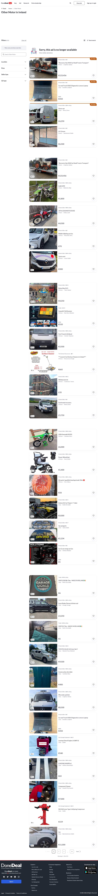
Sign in (11, 881)
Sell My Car (34, 874)
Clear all (24, 40)
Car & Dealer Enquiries (73, 875)
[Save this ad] (93, 75)
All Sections (35, 872)
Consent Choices (53, 882)
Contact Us (52, 877)
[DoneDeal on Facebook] (4, 877)
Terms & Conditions (21, 893)
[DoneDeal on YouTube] (11, 877)
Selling (51, 872)
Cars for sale (35, 867)
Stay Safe (51, 874)
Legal (2, 893)
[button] (36, 3)
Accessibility (52, 884)
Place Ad (79, 3)
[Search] (3, 54)
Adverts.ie (34, 890)
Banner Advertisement (73, 878)
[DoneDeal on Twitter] (8, 877)
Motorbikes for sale (37, 869)
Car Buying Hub (35, 882)
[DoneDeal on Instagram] (19, 877)
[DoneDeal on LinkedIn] (15, 877)
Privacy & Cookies (10, 893)
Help (50, 867)
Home (10, 8)
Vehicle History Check (37, 877)
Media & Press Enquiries (73, 869)
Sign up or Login (91, 3)
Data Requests (53, 879)
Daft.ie (33, 888)
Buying (51, 869)
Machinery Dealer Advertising (75, 880)
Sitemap (34, 879)
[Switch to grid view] (84, 40)
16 (72, 851)
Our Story (69, 867)
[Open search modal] (70, 3)
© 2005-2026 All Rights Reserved (88, 893)
